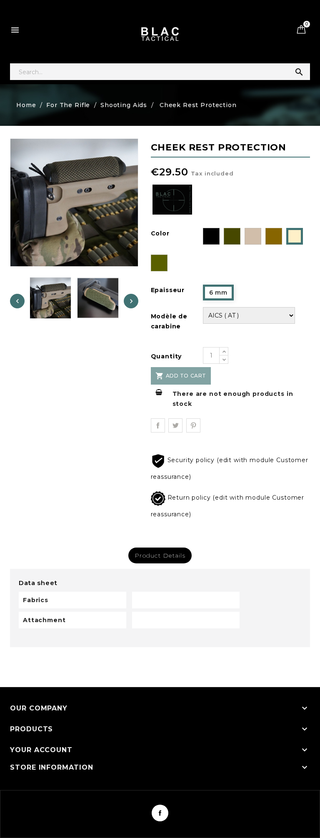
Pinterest (193, 425)
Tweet (175, 425)
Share (158, 425)
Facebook (160, 813)
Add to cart (180, 376)
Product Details (160, 555)
